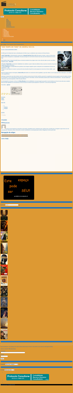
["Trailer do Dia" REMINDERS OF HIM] (4, 253)
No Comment (15, 49)
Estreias (4, 44)
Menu (2, 16)
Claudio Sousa (7, 49)
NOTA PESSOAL (8, 24)
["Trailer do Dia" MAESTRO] (4, 317)
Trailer (2, 98)
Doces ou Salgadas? (4, 384)
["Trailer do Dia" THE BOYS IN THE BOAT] (4, 328)
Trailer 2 (2, 99)
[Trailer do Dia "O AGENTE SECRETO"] (4, 285)
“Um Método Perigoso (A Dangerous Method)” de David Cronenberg (14, 136)
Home (1, 44)
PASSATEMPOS (8, 21)
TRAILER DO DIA (8, 25)
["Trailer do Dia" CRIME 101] (4, 264)
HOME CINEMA (8, 23)
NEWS (7, 19)
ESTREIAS (7, 20)
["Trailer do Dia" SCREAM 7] (4, 230)
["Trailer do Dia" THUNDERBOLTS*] (4, 296)
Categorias (3, 364)
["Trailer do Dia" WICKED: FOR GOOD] (4, 242)
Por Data (2, 370)
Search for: (3, 205)
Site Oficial (3, 97)
